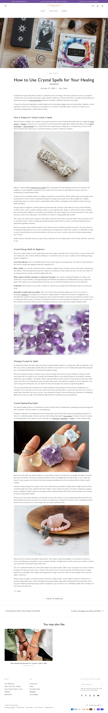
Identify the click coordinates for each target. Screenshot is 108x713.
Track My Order (35, 689)
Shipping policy (49, 707)
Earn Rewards (9, 684)
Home (50, 73)
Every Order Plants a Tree (13, 689)
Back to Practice (55, 599)
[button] (5, 6)
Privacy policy (29, 707)
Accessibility (34, 694)
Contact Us (33, 684)
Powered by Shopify (10, 707)
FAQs (31, 686)
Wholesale (8, 694)
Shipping (33, 692)
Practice (55, 73)
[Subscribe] (102, 684)
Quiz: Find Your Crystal (13, 686)
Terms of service (39, 707)
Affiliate (7, 692)
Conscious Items (13, 705)
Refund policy (20, 707)
